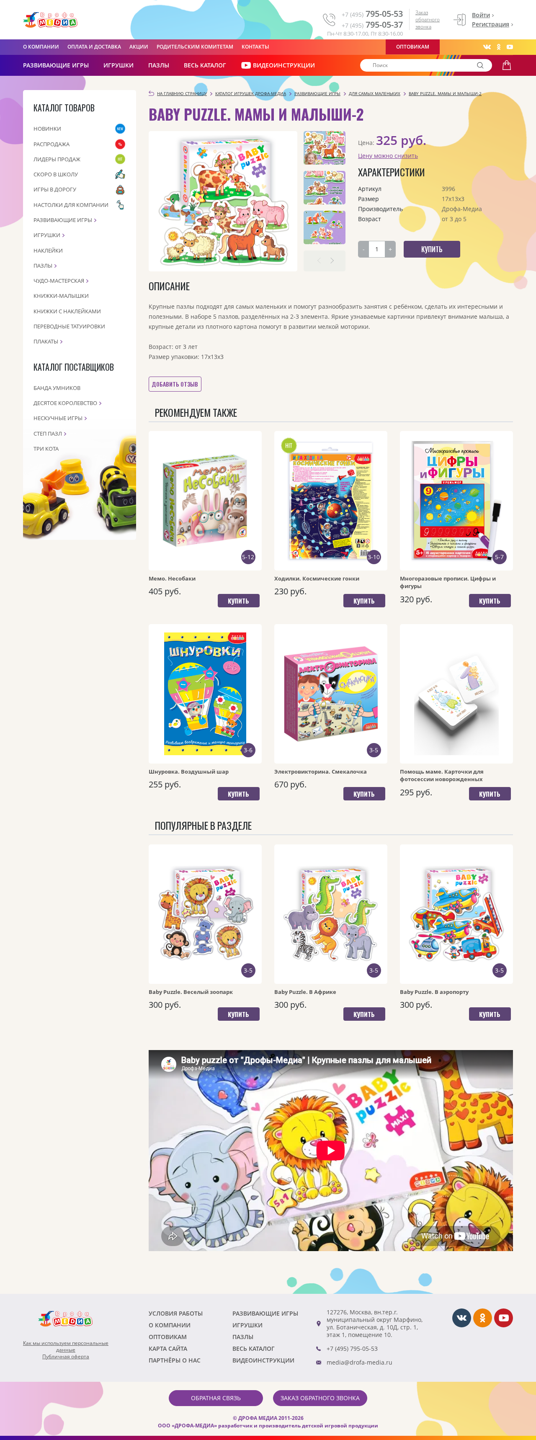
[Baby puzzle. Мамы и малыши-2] (223, 201)
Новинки (47, 128)
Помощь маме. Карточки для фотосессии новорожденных (442, 775)
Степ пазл (48, 433)
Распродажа (52, 144)
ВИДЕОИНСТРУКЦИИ (284, 65)
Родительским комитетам (195, 46)
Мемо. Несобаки (172, 578)
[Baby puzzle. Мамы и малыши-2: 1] (324, 148)
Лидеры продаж (57, 159)
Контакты (255, 46)
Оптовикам (412, 46)
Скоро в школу (56, 174)
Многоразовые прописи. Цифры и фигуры (448, 582)
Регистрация (490, 24)
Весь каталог (205, 65)
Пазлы (158, 65)
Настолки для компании (71, 205)
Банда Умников (57, 388)
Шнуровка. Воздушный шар (189, 771)
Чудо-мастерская (59, 280)
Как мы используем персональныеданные (65, 1346)
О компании (41, 46)
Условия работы (176, 1313)
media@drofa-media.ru (359, 1362)
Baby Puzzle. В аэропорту (434, 992)
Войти (481, 15)
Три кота (46, 448)
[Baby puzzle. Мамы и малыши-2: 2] (324, 187)
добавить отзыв (175, 383)
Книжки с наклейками (67, 311)
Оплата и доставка (94, 46)
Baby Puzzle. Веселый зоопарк (191, 992)
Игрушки (118, 65)
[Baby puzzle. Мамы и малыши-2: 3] (324, 227)
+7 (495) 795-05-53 (352, 1348)
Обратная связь (216, 1398)
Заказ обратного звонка (427, 19)
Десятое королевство (65, 403)
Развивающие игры (63, 220)
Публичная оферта (65, 1356)
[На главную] (50, 20)
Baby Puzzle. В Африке (305, 992)
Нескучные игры (58, 418)
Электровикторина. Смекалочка (320, 771)
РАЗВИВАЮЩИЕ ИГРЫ (56, 65)
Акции (138, 46)
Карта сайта (168, 1348)
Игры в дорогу (55, 189)
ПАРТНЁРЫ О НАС (175, 1360)
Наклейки (48, 250)
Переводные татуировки (69, 326)
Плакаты (46, 341)
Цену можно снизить (388, 156)
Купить (238, 600)
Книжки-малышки (61, 295)
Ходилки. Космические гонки (316, 578)
